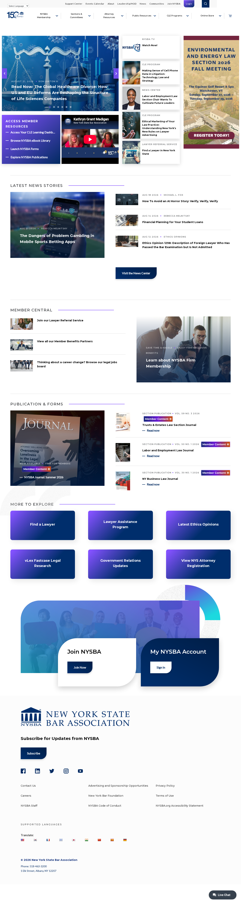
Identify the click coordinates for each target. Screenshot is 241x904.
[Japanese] (73, 839)
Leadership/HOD (126, 3)
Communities (156, 3)
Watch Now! (149, 45)
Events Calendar (95, 3)
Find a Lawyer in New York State (158, 152)
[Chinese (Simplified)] (99, 839)
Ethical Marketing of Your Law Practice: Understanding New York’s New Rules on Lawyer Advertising (159, 128)
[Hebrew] (61, 839)
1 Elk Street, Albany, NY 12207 (38, 870)
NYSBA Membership (43, 16)
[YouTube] (80, 771)
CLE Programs (174, 15)
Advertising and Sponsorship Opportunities (118, 785)
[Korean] (35, 839)
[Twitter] (51, 771)
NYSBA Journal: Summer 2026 (43, 477)
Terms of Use (165, 795)
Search (205, 4)
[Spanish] (112, 839)
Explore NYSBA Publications (29, 157)
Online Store (207, 15)
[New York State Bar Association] (15, 17)
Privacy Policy (165, 785)
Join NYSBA (173, 3)
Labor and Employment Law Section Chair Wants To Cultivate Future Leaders (159, 99)
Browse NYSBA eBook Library (30, 140)
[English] (22, 839)
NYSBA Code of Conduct (104, 805)
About (111, 3)
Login (189, 3)
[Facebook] (23, 771)
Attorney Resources (109, 16)
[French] (48, 839)
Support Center (73, 3)
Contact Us (28, 785)
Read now (153, 430)
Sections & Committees (76, 16)
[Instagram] (66, 771)
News (143, 3)
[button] (116, 73)
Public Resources (141, 15)
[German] (125, 839)
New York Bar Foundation (105, 795)
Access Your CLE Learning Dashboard (33, 132)
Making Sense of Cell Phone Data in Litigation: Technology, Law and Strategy (160, 75)
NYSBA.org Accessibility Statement (179, 805)
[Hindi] (86, 839)
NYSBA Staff (29, 805)
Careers (26, 795)
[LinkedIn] (37, 771)
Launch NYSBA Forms (25, 149)
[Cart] (230, 16)
